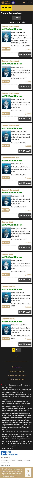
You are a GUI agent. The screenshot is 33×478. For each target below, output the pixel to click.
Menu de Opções (24, 2)
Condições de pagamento (16, 375)
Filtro (18, 18)
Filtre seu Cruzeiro (27, 2)
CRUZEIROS (6, 8)
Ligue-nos (31, 2)
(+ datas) (28, 49)
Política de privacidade (16, 379)
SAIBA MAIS (25, 54)
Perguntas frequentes (16, 371)
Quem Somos (16, 367)
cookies (15, 469)
